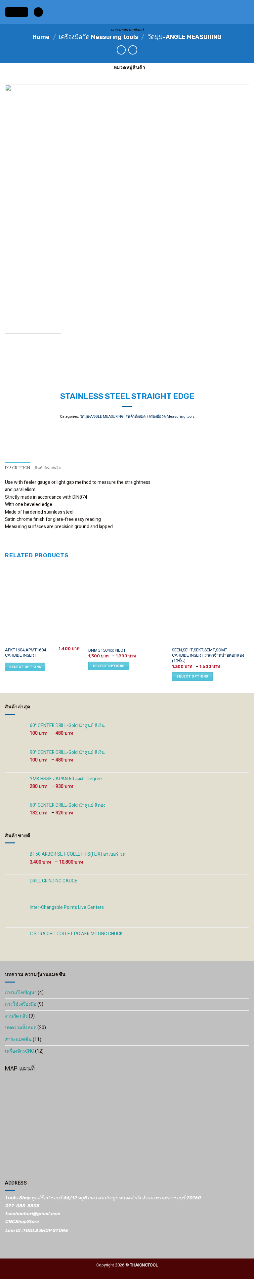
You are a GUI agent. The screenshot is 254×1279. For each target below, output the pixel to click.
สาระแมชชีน (18, 1039)
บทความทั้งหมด (20, 1027)
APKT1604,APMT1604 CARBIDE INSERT (25, 652)
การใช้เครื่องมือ (20, 1004)
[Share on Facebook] (111, 430)
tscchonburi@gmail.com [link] (32, 1214)
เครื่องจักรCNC (19, 1051)
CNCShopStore (22, 1221)
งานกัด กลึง (16, 1016)
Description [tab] (17, 467)
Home (41, 37)
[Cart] (245, 12)
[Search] (38, 12)
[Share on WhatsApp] (101, 430)
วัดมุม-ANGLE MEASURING (185, 37)
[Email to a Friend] (132, 430)
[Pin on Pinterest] (143, 430)
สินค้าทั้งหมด (135, 416)
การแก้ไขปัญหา (21, 992)
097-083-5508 (22, 1206)
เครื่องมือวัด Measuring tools (98, 37)
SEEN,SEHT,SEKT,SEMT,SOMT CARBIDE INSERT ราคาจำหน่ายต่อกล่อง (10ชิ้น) (208, 655)
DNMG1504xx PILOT (107, 650)
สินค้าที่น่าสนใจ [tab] (48, 467)
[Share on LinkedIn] (153, 430)
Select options (25, 667)
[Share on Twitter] (122, 430)
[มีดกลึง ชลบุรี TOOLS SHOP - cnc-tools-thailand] (127, 12)
